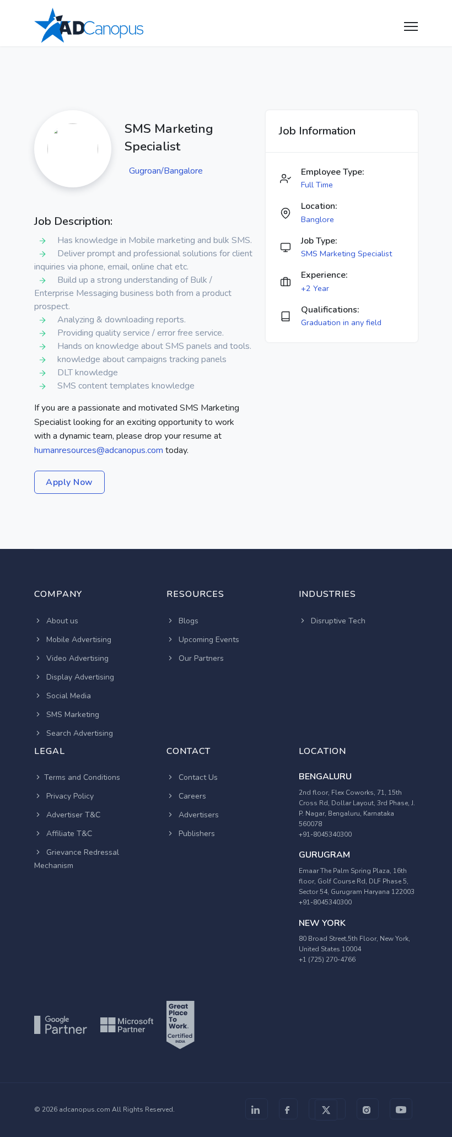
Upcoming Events (207, 639)
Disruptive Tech (337, 621)
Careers (191, 796)
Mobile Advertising (77, 639)
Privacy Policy (69, 796)
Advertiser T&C (72, 815)
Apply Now (69, 482)
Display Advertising (79, 677)
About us (61, 621)
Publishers (195, 833)
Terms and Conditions (82, 777)
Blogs (187, 621)
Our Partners (200, 658)
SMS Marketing (71, 714)
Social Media (67, 696)
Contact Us (197, 777)
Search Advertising (78, 733)
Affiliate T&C (68, 833)
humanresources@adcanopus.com (98, 450)
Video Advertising (76, 658)
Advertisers (197, 815)
